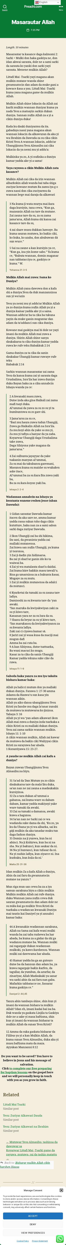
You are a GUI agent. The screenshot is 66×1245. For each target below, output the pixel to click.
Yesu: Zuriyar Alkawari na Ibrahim (26, 1126)
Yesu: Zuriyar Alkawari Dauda (22, 1115)
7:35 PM (35, 30)
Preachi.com (33, 6)
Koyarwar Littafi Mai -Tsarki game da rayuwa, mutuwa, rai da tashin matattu (31, 1152)
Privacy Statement (40, 1241)
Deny (33, 1224)
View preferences (33, 1232)
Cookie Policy (23, 1241)
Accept (33, 1215)
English (43, 2)
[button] (61, 1190)
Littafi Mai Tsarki (14, 1104)
